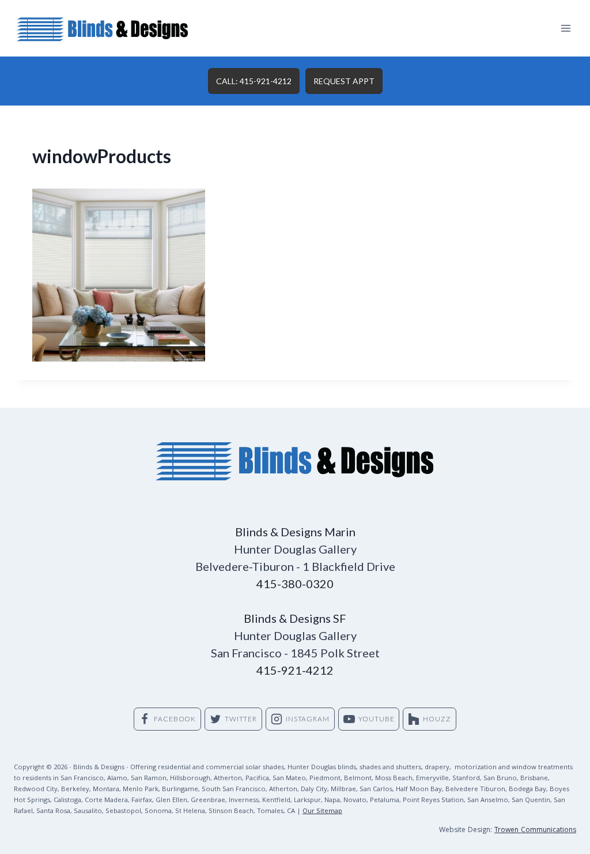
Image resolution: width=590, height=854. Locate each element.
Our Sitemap (322, 811)
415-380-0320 (295, 583)
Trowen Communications (535, 831)
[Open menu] (565, 28)
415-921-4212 (295, 670)
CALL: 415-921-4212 (254, 81)
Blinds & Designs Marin (295, 532)
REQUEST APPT (344, 81)
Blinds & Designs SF (295, 618)
